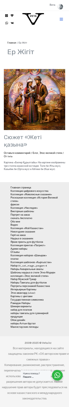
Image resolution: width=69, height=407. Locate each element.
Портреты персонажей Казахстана (30, 286)
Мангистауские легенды (24, 326)
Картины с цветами (21, 296)
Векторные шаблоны (22, 211)
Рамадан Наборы (20, 303)
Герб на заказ (18, 235)
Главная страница (21, 187)
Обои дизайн (18, 320)
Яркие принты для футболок (27, 241)
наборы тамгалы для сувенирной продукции (29, 315)
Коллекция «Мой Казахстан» (27, 228)
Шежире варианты (21, 306)
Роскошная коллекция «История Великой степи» (34, 199)
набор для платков (21, 309)
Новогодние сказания (23, 231)
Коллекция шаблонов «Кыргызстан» (31, 262)
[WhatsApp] (6, 23)
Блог (35, 153)
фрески (15, 204)
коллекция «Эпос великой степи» (30, 276)
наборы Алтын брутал (23, 323)
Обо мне (15, 221)
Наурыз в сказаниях (22, 238)
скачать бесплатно (21, 218)
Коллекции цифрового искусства (29, 191)
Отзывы (15, 252)
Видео (14, 224)
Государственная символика (27, 299)
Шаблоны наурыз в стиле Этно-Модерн (33, 272)
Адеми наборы (19, 248)
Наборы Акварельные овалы (27, 269)
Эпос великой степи (50, 153)
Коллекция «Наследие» (24, 207)
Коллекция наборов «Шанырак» (29, 255)
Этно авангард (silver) (23, 292)
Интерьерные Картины (23, 289)
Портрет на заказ (20, 214)
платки (14, 258)
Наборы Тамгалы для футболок (29, 282)
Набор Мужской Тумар (23, 279)
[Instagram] (6, 15)
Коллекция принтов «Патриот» (28, 245)
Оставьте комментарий (17, 153)
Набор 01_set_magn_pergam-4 (29, 265)
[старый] (12, 15)
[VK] (12, 23)
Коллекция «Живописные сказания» (31, 194)
